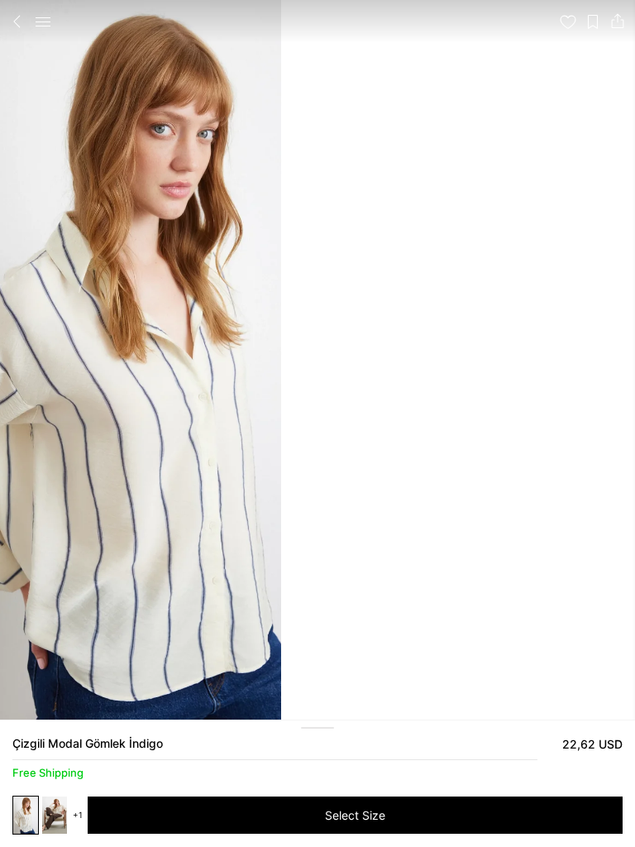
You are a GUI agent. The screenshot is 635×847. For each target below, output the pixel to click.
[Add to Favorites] (568, 21)
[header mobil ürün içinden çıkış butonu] (17, 21)
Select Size (355, 815)
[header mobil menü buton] (43, 21)
